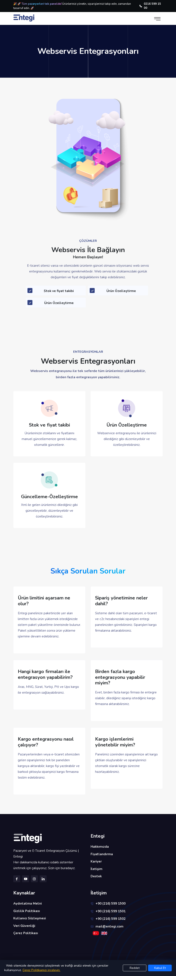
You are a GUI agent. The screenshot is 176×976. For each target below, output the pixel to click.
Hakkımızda (100, 846)
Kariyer (96, 861)
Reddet (135, 968)
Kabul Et (160, 968)
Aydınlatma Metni (27, 903)
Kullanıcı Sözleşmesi (29, 918)
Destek (96, 876)
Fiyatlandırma (102, 854)
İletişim (96, 869)
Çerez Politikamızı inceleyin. (41, 970)
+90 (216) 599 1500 (111, 903)
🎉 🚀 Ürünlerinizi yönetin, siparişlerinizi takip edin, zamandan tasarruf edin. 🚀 (72, 6)
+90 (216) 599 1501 (111, 911)
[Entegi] (49, 838)
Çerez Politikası (25, 933)
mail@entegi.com (109, 926)
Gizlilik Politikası (26, 911)
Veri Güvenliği (24, 926)
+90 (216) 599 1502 (111, 919)
